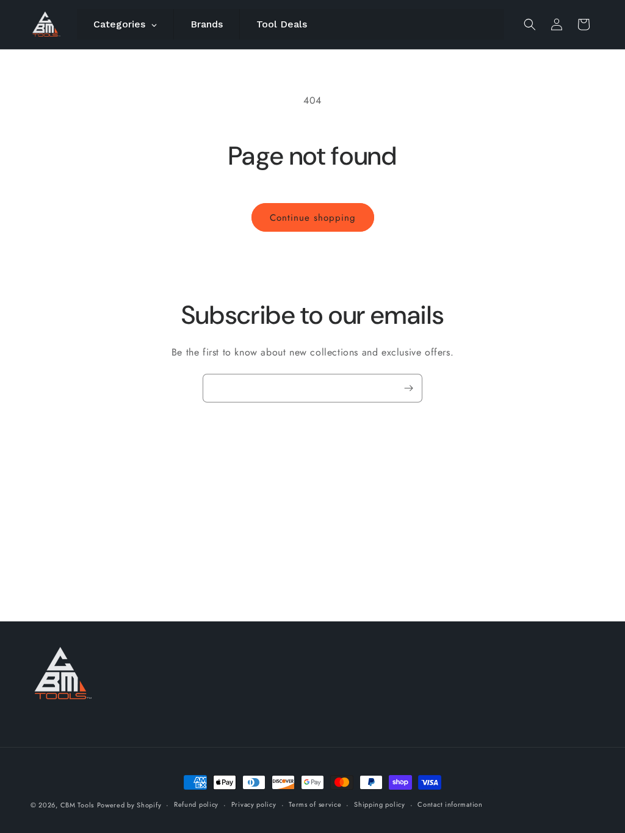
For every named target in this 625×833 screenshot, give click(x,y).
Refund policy (196, 804)
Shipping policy (379, 804)
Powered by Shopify (129, 805)
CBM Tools (77, 805)
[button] (529, 24)
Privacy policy (253, 804)
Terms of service (315, 804)
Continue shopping (313, 217)
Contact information (449, 804)
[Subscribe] (408, 388)
